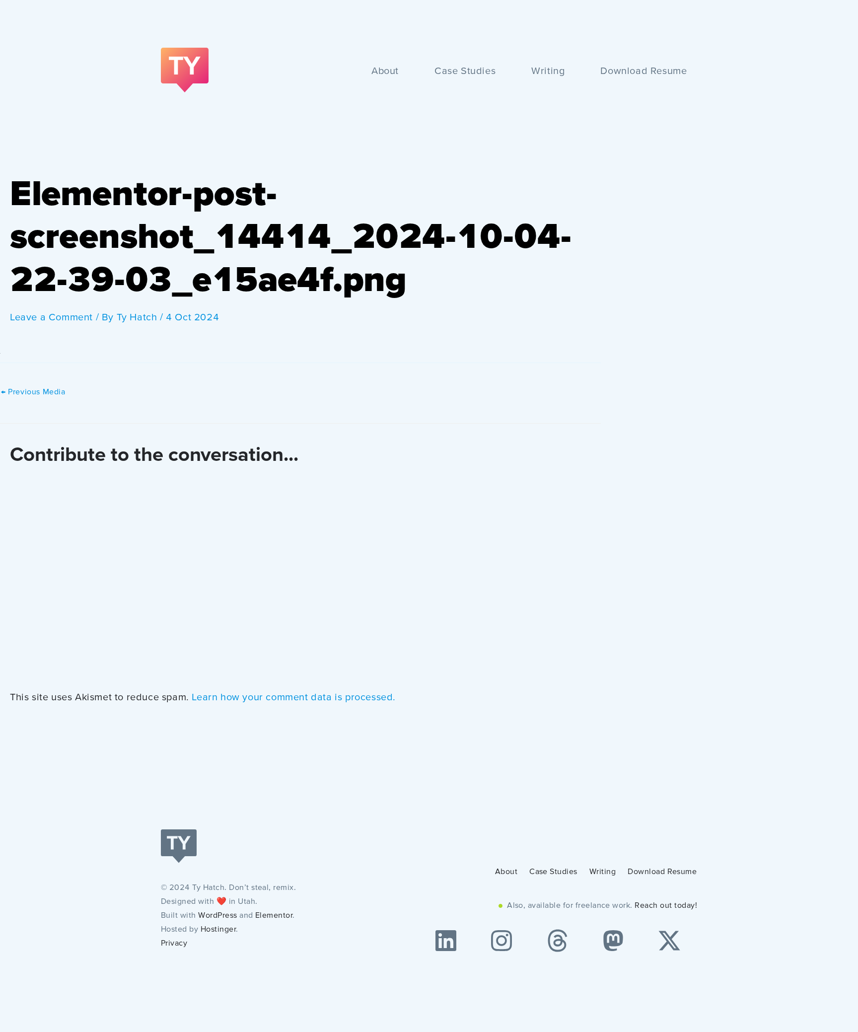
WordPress (217, 916)
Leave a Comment (51, 318)
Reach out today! (666, 906)
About (385, 71)
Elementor (273, 916)
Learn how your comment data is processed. (294, 698)
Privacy (174, 944)
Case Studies (465, 71)
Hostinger (218, 930)
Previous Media (33, 392)
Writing (548, 71)
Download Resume (643, 71)
